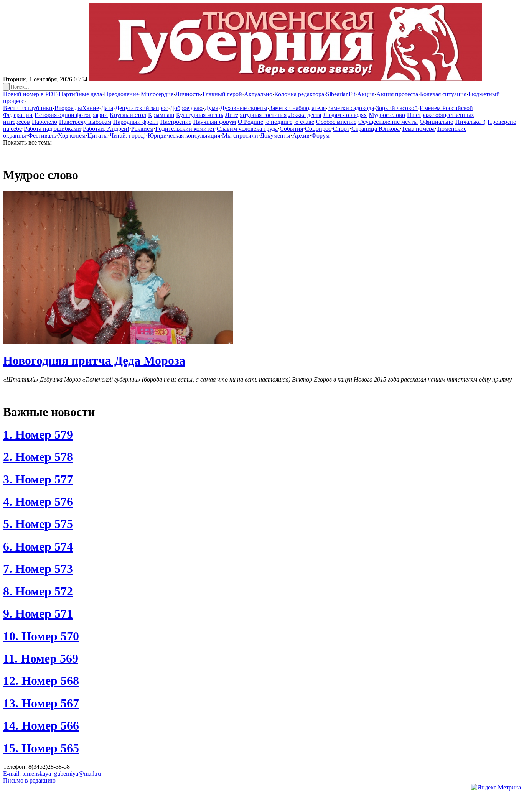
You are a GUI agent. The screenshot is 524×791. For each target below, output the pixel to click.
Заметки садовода (351, 108)
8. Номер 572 (38, 591)
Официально (436, 121)
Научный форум (214, 121)
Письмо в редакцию (29, 780)
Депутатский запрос (141, 108)
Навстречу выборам (85, 121)
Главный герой (222, 94)
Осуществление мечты (388, 121)
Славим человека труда (247, 128)
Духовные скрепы (243, 108)
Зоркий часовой (397, 108)
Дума (211, 108)
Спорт (341, 128)
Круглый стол (128, 115)
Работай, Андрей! (106, 128)
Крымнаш (161, 115)
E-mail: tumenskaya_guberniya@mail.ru (52, 773)
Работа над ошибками (52, 128)
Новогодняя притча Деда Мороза (94, 360)
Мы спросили (240, 135)
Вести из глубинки (28, 108)
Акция (365, 94)
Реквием (142, 128)
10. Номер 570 (41, 636)
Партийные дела (80, 94)
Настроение (175, 121)
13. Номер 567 (41, 703)
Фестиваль (42, 135)
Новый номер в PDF (30, 94)
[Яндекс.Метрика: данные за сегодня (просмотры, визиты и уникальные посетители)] (496, 787)
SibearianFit (340, 94)
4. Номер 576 (38, 501)
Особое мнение (336, 121)
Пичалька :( (470, 121)
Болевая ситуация (443, 94)
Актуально (258, 94)
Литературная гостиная (256, 115)
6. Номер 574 (38, 546)
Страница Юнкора (375, 128)
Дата (107, 108)
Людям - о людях (345, 115)
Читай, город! (128, 135)
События (291, 128)
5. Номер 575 (38, 524)
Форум (320, 135)
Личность (188, 94)
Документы (275, 135)
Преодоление (121, 94)
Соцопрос (318, 128)
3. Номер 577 (38, 479)
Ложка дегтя (304, 115)
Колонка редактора (299, 94)
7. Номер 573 (38, 569)
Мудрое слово (387, 115)
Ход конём (72, 135)
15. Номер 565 (41, 748)
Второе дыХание (76, 108)
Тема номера (418, 128)
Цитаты (97, 135)
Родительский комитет (185, 128)
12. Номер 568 (41, 680)
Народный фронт (135, 121)
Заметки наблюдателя (297, 108)
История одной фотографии (71, 115)
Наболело (44, 121)
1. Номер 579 (38, 434)
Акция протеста (397, 94)
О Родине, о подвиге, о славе (276, 121)
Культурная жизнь (199, 115)
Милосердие (157, 94)
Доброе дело (186, 108)
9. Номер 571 (38, 613)
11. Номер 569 (40, 658)
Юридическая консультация (184, 135)
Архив (301, 135)
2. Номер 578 (38, 457)
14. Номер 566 (41, 725)
